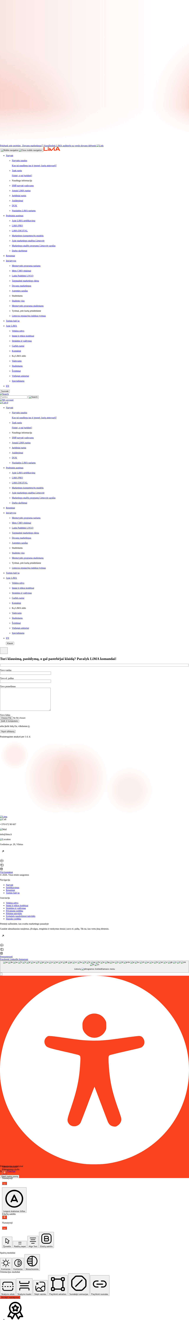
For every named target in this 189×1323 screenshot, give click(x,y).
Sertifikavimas (12, 887)
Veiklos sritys (12, 903)
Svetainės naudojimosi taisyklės (20, 916)
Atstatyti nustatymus (10, 1297)
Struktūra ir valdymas (16, 908)
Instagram (23, 959)
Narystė (9, 885)
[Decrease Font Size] (4, 1183)
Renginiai (10, 890)
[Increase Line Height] (4, 1217)
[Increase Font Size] (4, 1172)
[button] (1, 974)
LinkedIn (14, 959)
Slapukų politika (13, 919)
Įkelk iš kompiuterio (9, 721)
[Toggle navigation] (21, 150)
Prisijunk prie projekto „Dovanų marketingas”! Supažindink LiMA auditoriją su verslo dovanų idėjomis (48, 145)
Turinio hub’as (12, 893)
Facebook (5, 959)
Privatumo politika (14, 911)
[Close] (4, 650)
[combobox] (94, 967)
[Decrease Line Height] (4, 1228)
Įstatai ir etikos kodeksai (17, 905)
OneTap (11, 1171)
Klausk (10, 643)
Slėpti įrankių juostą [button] (9, 1176)
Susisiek (5, 391)
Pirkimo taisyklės (14, 913)
